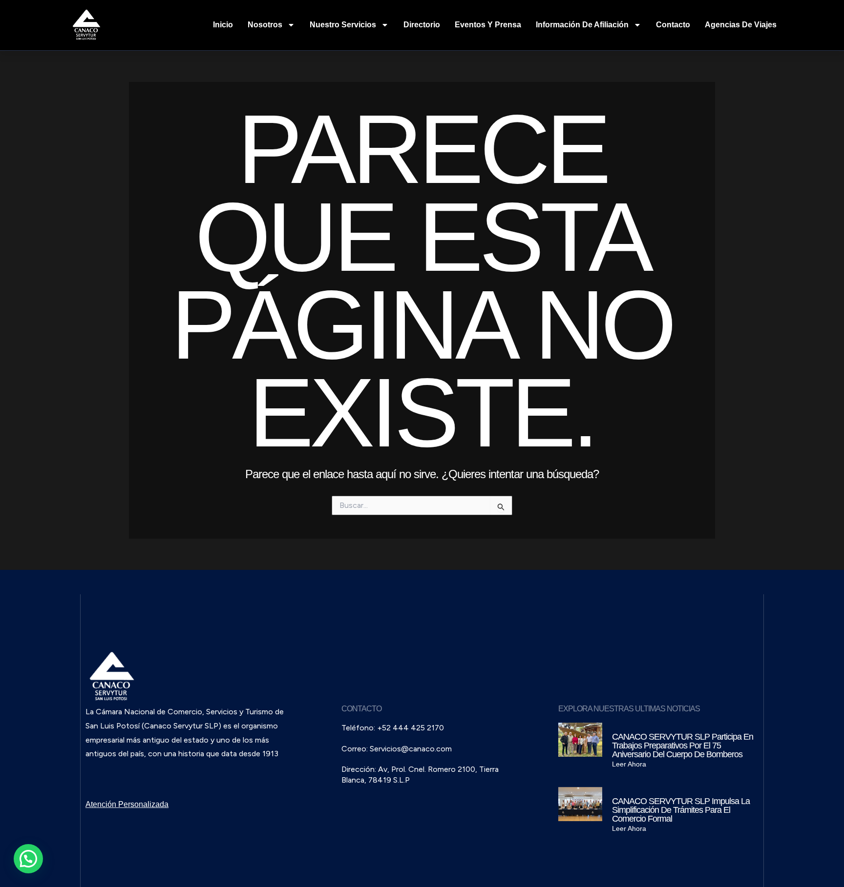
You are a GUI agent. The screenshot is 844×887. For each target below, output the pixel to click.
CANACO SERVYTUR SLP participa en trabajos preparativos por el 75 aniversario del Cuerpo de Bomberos (682, 745)
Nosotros (265, 24)
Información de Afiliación (582, 24)
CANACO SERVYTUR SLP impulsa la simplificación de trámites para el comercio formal (681, 810)
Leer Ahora (629, 764)
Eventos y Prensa (488, 24)
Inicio (223, 24)
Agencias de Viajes (741, 24)
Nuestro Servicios (343, 24)
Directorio (421, 24)
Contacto (673, 24)
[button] (28, 858)
